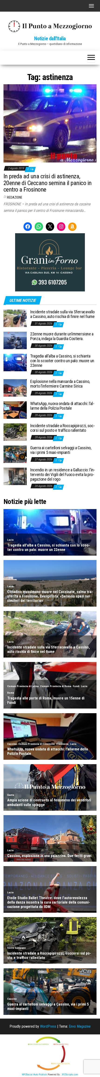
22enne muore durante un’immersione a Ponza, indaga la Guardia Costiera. (61, 336)
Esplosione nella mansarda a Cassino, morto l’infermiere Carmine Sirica (60, 383)
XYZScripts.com (70, 1074)
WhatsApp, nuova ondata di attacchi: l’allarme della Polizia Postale (62, 406)
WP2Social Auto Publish (34, 1074)
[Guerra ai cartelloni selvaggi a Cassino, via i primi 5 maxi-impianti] (15, 454)
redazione (14, 197)
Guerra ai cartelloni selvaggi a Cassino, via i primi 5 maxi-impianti (60, 450)
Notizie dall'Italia (50, 38)
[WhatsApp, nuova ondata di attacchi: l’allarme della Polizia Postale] (15, 410)
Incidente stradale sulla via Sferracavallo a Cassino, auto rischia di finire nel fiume (62, 314)
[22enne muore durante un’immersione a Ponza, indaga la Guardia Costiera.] (15, 340)
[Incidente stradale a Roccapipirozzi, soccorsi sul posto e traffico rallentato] (15, 432)
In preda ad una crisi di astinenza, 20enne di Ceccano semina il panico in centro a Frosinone (47, 183)
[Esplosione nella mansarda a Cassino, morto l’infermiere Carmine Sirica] (15, 387)
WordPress (48, 1026)
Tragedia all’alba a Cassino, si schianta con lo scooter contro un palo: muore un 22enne (62, 361)
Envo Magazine (80, 1026)
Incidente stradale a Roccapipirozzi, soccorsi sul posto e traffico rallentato (62, 428)
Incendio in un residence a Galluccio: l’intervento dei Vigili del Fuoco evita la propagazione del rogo (62, 474)
